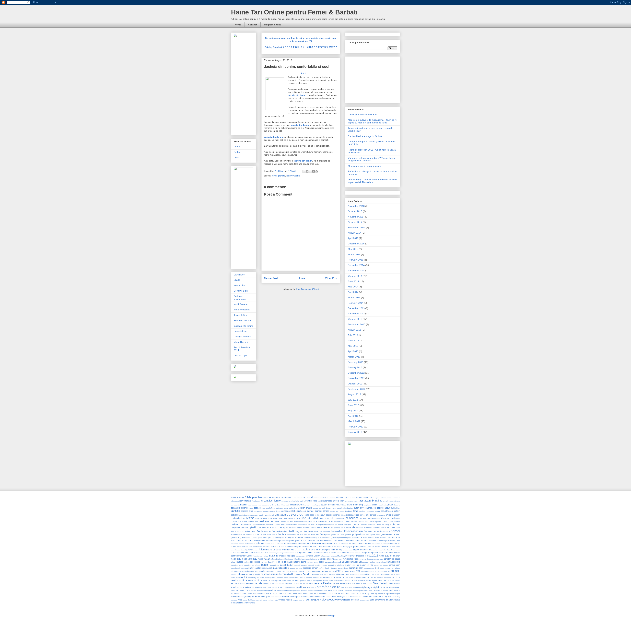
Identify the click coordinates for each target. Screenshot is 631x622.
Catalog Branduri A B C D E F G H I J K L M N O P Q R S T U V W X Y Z (301, 47)
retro (300, 574)
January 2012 (355, 432)
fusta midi (315, 534)
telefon (265, 590)
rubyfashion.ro (376, 580)
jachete (370, 546)
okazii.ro (239, 562)
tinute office (292, 593)
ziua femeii (391, 600)
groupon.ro (342, 537)
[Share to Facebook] (313, 171)
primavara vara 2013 (351, 571)
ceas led (314, 515)
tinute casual (253, 594)
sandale (258, 583)
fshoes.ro (297, 534)
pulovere (241, 574)
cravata (347, 521)
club (308, 518)
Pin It (303, 73)
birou (344, 505)
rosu (368, 580)
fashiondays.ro (296, 531)
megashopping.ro (287, 556)
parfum (315, 568)
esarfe (326, 527)
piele (377, 568)
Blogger (331, 615)
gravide (334, 537)
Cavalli (271, 515)
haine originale (278, 541)
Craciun (330, 521)
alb (262, 501)
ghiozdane (285, 537)
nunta (361, 559)
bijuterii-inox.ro (335, 505)
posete (301, 571)
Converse (385, 518)
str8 (342, 587)
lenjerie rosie (347, 550)
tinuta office (236, 593)
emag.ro (284, 527)
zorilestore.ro (249, 603)
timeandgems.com (360, 590)
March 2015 (354, 254)
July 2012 (353, 399)
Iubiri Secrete (240, 304)
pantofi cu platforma (336, 565)
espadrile (350, 527)
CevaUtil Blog (241, 290)
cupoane (377, 522)
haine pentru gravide (292, 541)
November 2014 (356, 270)
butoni (357, 508)
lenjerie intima (314, 549)
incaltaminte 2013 (346, 544)
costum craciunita (239, 521)
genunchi (235, 537)
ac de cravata (297, 498)
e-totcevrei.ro (268, 527)
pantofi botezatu (300, 565)
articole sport (338, 501)
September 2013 (356, 324)
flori (270, 534)
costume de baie (269, 521)
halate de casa (344, 541)
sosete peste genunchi (270, 587)
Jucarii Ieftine (240, 315)
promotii (395, 570)
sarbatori (288, 583)
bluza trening (383, 505)
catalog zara (264, 515)
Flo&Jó (265, 534)
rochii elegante (274, 580)
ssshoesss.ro (290, 587)
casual (377, 511)
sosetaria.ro (248, 587)
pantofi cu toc (366, 565)
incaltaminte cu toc (379, 544)
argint (302, 501)
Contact (252, 24)
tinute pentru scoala (306, 594)
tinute (244, 593)
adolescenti (235, 501)
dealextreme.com (248, 524)
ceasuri (321, 515)
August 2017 (354, 232)
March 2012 (354, 421)
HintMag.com (395, 541)
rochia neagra (340, 574)
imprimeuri (301, 544)
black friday (352, 504)
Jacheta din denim (273, 137)
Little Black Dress (389, 550)
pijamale (235, 571)
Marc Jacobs (248, 556)
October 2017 (355, 222)
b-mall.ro (377, 500)
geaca (327, 534)
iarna (261, 543)
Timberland (348, 590)
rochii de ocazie (369, 577)
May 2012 (353, 410)
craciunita (338, 521)
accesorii (308, 497)
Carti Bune (239, 274)
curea (384, 521)
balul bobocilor (263, 505)
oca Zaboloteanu (370, 559)
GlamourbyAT (325, 537)
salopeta (241, 583)
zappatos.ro (364, 600)
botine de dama (282, 508)
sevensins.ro (345, 583)
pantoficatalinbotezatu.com (260, 568)
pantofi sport (394, 565)
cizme (250, 518)
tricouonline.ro (276, 597)
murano (316, 559)
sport (282, 587)
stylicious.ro (379, 587)
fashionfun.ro (325, 531)
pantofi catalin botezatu (317, 565)
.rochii (233, 498)
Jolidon (392, 547)
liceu (367, 550)
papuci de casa (296, 568)
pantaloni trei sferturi (252, 565)
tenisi (330, 590)
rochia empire (329, 574)
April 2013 (353, 351)
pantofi (265, 564)
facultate (391, 527)
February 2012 (355, 426)
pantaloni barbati (368, 562)
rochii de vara (260, 580)
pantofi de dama (381, 565)
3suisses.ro (264, 497)
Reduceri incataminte (240, 297)
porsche (289, 571)
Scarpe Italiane (299, 583)
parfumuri (353, 568)
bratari (328, 508)
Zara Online (380, 600)
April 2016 (353, 238)
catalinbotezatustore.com (248, 515)
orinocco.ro (255, 562)
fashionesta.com (311, 531)
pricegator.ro (315, 571)
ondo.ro (247, 562)
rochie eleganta (384, 574)
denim (288, 524)
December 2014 (356, 265)
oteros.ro (264, 562)
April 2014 (353, 292)
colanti (322, 518)
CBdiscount (280, 515)
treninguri (249, 597)
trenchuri (235, 597)
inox (325, 547)
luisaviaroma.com (245, 553)
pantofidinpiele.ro (281, 568)
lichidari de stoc (376, 550)
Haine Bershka (368, 537)
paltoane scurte (312, 562)
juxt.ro (249, 550)
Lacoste (255, 550)
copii (393, 518)
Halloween (355, 540)
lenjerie (290, 549)
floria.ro (274, 534)
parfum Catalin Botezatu (328, 568)
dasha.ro (235, 524)
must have (338, 559)
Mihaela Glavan (313, 556)
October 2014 (355, 276)
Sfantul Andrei (366, 583)
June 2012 (353, 405)
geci (354, 534)
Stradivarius (349, 587)
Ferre (248, 534)
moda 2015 (236, 559)
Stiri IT (237, 280)
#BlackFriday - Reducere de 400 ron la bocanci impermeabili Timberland (372, 181)
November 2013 (356, 313)
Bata (283, 505)
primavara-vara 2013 (368, 571)
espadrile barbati (379, 527)
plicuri (279, 571)
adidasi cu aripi (349, 498)
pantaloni (344, 562)
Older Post (331, 278)
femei (274, 176)
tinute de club (263, 594)
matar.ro (274, 555)
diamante (371, 524)
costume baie (253, 522)
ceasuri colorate (333, 515)
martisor (266, 556)
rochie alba (374, 574)
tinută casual (394, 590)
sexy (358, 583)
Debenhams (260, 524)
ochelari (380, 559)
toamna (338, 593)
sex (353, 583)
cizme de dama (261, 518)
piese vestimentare (387, 568)
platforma (258, 571)
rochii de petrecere (384, 577)
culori (371, 521)
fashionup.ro (369, 531)
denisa (294, 524)
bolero (244, 508)
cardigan (362, 511)
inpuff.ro (332, 546)
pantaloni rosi (381, 562)
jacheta (281, 176)
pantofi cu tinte (352, 565)
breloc (334, 508)
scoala (309, 583)
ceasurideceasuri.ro (350, 515)
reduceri (281, 574)
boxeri (302, 508)
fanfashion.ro (250, 531)
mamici (357, 553)
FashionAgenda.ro (280, 531)
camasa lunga (274, 511)
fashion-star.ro (263, 531)
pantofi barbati (286, 565)
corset (398, 518)
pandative (329, 562)
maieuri (317, 553)
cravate (354, 522)
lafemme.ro (265, 549)
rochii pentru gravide (320, 580)
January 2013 (355, 367)
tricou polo (265, 597)
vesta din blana (261, 600)
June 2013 (353, 340)
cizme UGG (301, 518)
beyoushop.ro (315, 505)
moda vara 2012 (249, 559)
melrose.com (300, 556)
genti (358, 534)
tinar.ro (370, 590)
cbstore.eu (295, 514)
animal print (295, 501)
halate (335, 541)
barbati (274, 504)
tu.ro (347, 597)
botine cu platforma (267, 508)
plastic (251, 571)
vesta (240, 600)
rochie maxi (235, 577)
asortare (348, 501)
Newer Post (271, 278)
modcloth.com (278, 559)
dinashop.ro (386, 524)
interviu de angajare (344, 547)
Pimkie (241, 571)
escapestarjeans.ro (338, 527)
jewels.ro (385, 547)
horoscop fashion (237, 544)
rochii (243, 577)
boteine (250, 508)
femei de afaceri (238, 534)
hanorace (372, 541)
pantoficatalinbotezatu (239, 568)
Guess (354, 537)
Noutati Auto (240, 285)
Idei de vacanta (242, 309)
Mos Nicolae (299, 559)
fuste (322, 534)
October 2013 (355, 319)
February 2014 (355, 303)
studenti (357, 587)
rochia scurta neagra (355, 574)
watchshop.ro (312, 600)
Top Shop (370, 594)
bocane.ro (235, 508)
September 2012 (356, 389)
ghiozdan (276, 537)
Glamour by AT (314, 537)
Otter (270, 562)
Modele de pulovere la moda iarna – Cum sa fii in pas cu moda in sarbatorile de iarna (372, 121)
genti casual (366, 534)
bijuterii (324, 504)
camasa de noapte (261, 511)
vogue (295, 600)
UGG (352, 597)
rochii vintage (345, 580)
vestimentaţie (273, 600)
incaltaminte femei (260, 547)
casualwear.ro (387, 511)
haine (359, 537)
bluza (374, 505)
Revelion (307, 574)
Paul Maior (279, 171)
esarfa (319, 527)
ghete (242, 537)
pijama (397, 568)
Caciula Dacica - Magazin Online (365, 136)
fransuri (290, 534)
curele (391, 521)
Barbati (237, 152)
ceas (306, 515)
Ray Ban (254, 574)
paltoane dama (299, 562)
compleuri (362, 518)
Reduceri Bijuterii (242, 320)
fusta (308, 534)
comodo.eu (341, 518)
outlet (274, 562)
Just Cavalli (241, 550)
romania (361, 580)
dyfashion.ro (255, 527)
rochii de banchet (312, 577)
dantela (397, 522)
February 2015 (355, 259)
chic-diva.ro (371, 515)
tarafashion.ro (242, 590)
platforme (266, 571)
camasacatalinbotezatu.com (293, 511)
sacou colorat (395, 580)
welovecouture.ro (330, 599)
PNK (283, 571)
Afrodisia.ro (256, 501)
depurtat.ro (322, 524)
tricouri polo (295, 597)
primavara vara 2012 (331, 571)
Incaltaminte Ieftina (243, 326)
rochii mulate (307, 580)
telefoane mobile (255, 590)
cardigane (370, 511)
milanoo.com (325, 556)
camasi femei (351, 511)
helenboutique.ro (383, 541)
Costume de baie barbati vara (292, 522)
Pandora (336, 562)
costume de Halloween (315, 521)
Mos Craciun (289, 559)
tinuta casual (383, 590)
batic (287, 505)
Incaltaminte (314, 543)
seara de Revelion (322, 583)
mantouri (382, 553)
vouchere (301, 600)
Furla (304, 534)
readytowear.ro (293, 176)
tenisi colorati (338, 590)
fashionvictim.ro (383, 531)
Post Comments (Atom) (307, 289)
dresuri (245, 527)
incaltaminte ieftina (275, 547)
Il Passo (280, 544)
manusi (389, 553)
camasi (310, 511)
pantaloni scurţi (237, 565)
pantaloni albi (356, 562)
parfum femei (343, 568)
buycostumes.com (368, 508)
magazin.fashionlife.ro (288, 553)
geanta (348, 534)
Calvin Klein (395, 508)
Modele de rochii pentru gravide (364, 166)
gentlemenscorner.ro (390, 534)
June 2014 (353, 281)
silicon (398, 583)
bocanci (397, 505)
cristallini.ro (363, 521)
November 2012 (356, 378)
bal (232, 505)
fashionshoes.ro (353, 531)
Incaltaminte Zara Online (313, 547)
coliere (333, 518)
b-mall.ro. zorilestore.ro (391, 501)
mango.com (373, 553)
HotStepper (249, 544)
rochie (366, 574)
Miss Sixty (341, 556)
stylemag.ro (366, 587)
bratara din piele (319, 508)
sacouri (234, 583)
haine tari (305, 540)
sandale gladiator (270, 583)
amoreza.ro (285, 501)
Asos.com (355, 501)
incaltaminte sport (293, 547)
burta (339, 508)
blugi (361, 504)
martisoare (258, 556)
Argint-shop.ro (310, 501)
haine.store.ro (326, 540)
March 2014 (354, 297)
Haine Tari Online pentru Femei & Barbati (294, 12)
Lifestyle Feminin (242, 336)
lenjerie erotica (300, 550)
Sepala (336, 583)
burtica (344, 508)
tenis (325, 590)
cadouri (386, 508)
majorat (345, 553)
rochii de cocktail (340, 577)
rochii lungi (297, 580)
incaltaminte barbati (362, 544)
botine (257, 508)
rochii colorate (289, 577)
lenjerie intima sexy (332, 549)
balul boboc (252, 505)
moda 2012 (371, 555)
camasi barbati (322, 511)
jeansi (377, 546)
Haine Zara (314, 541)
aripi (319, 501)
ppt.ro (307, 571)
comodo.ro (352, 518)
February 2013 (355, 362)
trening (242, 597)
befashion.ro (296, 504)
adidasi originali (374, 498)
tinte (376, 590)
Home (238, 24)
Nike (356, 559)
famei (398, 527)
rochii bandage (265, 577)
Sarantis (280, 583)
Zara (372, 600)
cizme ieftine (272, 518)
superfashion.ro (393, 587)
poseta (294, 571)
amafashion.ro (272, 500)
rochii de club (326, 577)
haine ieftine (254, 540)
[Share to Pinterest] (316, 171)
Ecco (277, 527)
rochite (354, 580)
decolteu (269, 524)
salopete (250, 583)
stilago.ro (312, 587)
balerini (243, 504)
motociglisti (308, 559)
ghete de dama (251, 537)
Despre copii (240, 355)
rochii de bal (300, 577)
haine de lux (241, 540)
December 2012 (356, 372)
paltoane (288, 562)
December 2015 (356, 243)
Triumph (329, 597)
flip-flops (258, 534)
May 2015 (353, 249)
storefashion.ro (328, 587)
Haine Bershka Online (383, 537)
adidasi (339, 498)
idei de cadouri (270, 544)
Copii (236, 157)
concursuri (371, 518)
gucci (349, 537)
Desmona (363, 524)
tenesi (320, 590)
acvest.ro (332, 498)
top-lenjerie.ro (380, 594)
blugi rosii (367, 505)
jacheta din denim (303, 161)
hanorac (364, 540)
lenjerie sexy (359, 549)
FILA (252, 534)
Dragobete (235, 527)
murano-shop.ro (327, 559)
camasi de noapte (337, 511)
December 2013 (356, 308)
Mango (364, 553)
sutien (233, 590)
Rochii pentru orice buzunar (362, 114)
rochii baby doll (253, 577)
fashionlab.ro (337, 531)
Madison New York (261, 553)
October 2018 (355, 211)
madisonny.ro (274, 553)
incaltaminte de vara (244, 547)
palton (322, 562)
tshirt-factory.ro (338, 597)
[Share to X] (310, 171)
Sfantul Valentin (380, 583)
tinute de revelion (278, 593)
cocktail (314, 518)
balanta (237, 505)
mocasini (360, 556)
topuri (388, 593)
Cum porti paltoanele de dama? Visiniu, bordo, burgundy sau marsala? (372, 159)
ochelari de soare (392, 559)
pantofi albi (274, 565)
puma (248, 574)
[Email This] (304, 171)
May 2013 (353, 346)
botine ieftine (294, 508)
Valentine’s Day (394, 597)
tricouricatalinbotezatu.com (313, 597)
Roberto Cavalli (317, 574)
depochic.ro (302, 524)
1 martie (240, 498)
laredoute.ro (280, 549)
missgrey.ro (350, 556)
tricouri (285, 596)
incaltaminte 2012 (330, 543)
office (233, 562)
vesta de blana (249, 600)
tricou (257, 596)
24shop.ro (251, 497)
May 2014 (353, 286)
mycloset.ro (348, 559)
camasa (235, 510)
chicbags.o (381, 515)
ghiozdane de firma (299, 537)
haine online (266, 540)
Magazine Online (305, 552)
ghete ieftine (263, 537)
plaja (247, 571)
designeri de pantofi (335, 524)
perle (372, 568)
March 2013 (354, 356)
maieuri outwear (328, 553)
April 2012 (353, 416)
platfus (273, 571)
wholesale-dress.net (349, 600)
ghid (270, 537)
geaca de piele (337, 534)
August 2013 (354, 329)
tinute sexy (318, 594)
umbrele (358, 597)
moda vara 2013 (265, 559)
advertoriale (245, 501)
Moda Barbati (241, 342)
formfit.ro (282, 534)
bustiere (350, 508)
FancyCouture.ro (237, 531)
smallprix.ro (236, 587)
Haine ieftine (240, 331)
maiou (339, 553)
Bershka (306, 505)
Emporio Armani (309, 527)
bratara (309, 508)
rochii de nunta (355, 577)
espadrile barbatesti (364, 527)
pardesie (307, 568)
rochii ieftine (286, 580)
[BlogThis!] (307, 171)
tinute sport (328, 593)
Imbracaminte (290, 544)
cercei (362, 515)
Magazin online (272, 24)
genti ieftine (375, 534)
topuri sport (395, 594)
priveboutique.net (383, 571)
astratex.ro (365, 500)
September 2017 (356, 227)
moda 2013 (384, 556)
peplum (367, 568)
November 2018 (356, 206)
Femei (237, 146)
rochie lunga (395, 574)
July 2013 (353, 335)
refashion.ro (292, 574)
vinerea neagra (285, 600)
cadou (380, 508)
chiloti (388, 515)
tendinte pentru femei (309, 590)
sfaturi (392, 583)
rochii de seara (246, 580)
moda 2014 (395, 556)
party (361, 568)
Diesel (379, 524)
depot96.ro (312, 524)
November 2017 (356, 216)
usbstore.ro (367, 597)
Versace (234, 600)
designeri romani (351, 524)
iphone (356, 547)
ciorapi (244, 518)
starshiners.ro (301, 587)
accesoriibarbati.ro (321, 498)
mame (352, 553)
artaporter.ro (326, 501)
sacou (386, 580)
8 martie (287, 498)
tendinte (272, 590)
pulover (233, 574)
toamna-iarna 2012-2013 (354, 593)
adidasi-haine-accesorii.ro (390, 498)
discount (396, 524)
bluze (390, 504)
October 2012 (355, 383)
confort (378, 518)
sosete (258, 587)
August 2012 (354, 394)
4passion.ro (277, 497)
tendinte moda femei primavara (289, 590)
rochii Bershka (277, 577)
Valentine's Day (380, 596)
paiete (280, 562)
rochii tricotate (334, 580)
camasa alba (247, 511)
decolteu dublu (279, 524)
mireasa (334, 556)
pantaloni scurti (393, 562)
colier (327, 518)
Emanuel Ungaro (295, 527)
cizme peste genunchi (286, 518)
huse (256, 544)
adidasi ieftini (362, 498)
